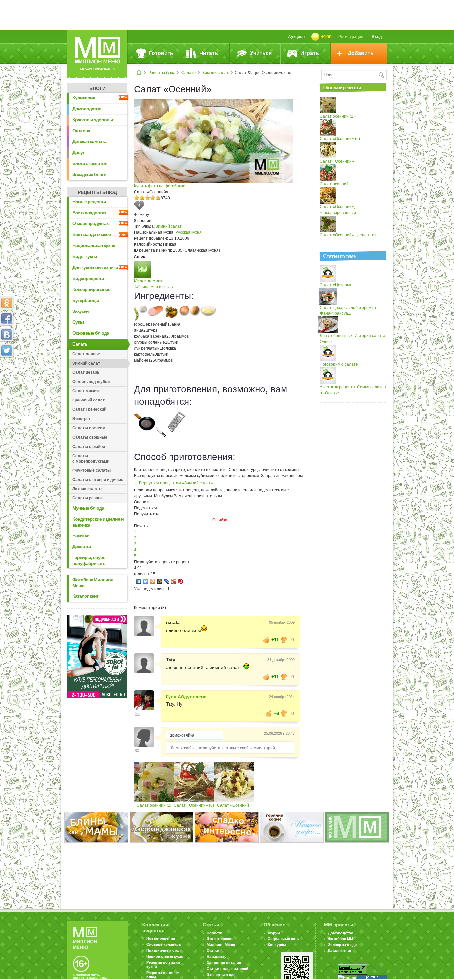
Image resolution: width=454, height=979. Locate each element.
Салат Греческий (89, 409)
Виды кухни (84, 256)
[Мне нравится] (266, 640)
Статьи (213, 951)
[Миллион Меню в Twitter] (6, 350)
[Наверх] (6, 380)
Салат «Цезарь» (335, 285)
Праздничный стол (163, 950)
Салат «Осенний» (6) (194, 805)
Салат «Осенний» (234, 805)
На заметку (216, 957)
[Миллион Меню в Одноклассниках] (6, 303)
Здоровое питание (224, 963)
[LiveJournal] (166, 581)
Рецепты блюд (161, 72)
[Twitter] (145, 581)
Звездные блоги (89, 174)
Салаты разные (88, 498)
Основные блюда (90, 333)
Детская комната (89, 141)
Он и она (81, 130)
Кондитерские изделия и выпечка (98, 522)
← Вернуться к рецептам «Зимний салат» (173, 483)
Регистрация (350, 36)
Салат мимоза (86, 391)
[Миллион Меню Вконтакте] (6, 334)
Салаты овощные (89, 437)
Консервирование (91, 289)
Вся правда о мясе (91, 234)
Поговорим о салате (339, 364)
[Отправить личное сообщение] (137, 713)
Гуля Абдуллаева (186, 696)
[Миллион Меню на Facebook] (6, 318)
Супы (78, 322)
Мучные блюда (88, 508)
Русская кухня (188, 232)
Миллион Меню (148, 280)
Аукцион (296, 36)
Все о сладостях (89, 212)
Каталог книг (85, 596)
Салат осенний (334, 184)
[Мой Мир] (159, 581)
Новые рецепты (89, 201)
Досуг (78, 152)
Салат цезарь (85, 372)
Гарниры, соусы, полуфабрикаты (89, 560)
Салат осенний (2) (154, 805)
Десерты (81, 546)
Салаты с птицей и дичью (97, 479)
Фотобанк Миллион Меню (92, 582)
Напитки (80, 535)
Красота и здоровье (93, 119)
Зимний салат (215, 72)
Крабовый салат (88, 400)
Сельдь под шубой (91, 381)
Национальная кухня (93, 245)
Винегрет (81, 418)
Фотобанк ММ (340, 939)
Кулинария (83, 97)
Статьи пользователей (227, 969)
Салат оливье (86, 354)
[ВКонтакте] (138, 581)
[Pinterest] (180, 581)
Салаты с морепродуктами (90, 459)
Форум (274, 933)
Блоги (97, 88)
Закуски (80, 311)
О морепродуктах (90, 223)
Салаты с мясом (88, 428)
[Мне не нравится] (284, 640)
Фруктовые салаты (91, 470)
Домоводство (86, 108)
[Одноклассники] (152, 581)
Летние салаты (87, 489)
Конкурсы (277, 945)
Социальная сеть (283, 939)
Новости (214, 933)
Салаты (188, 72)
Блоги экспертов (89, 163)
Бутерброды (85, 300)
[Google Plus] (173, 581)
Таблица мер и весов (153, 286)
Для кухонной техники (95, 267)
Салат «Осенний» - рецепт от (348, 235)
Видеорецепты (88, 278)
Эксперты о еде (221, 975)
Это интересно (220, 939)
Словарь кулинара (163, 944)
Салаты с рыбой (88, 446)
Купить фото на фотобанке (159, 186)
